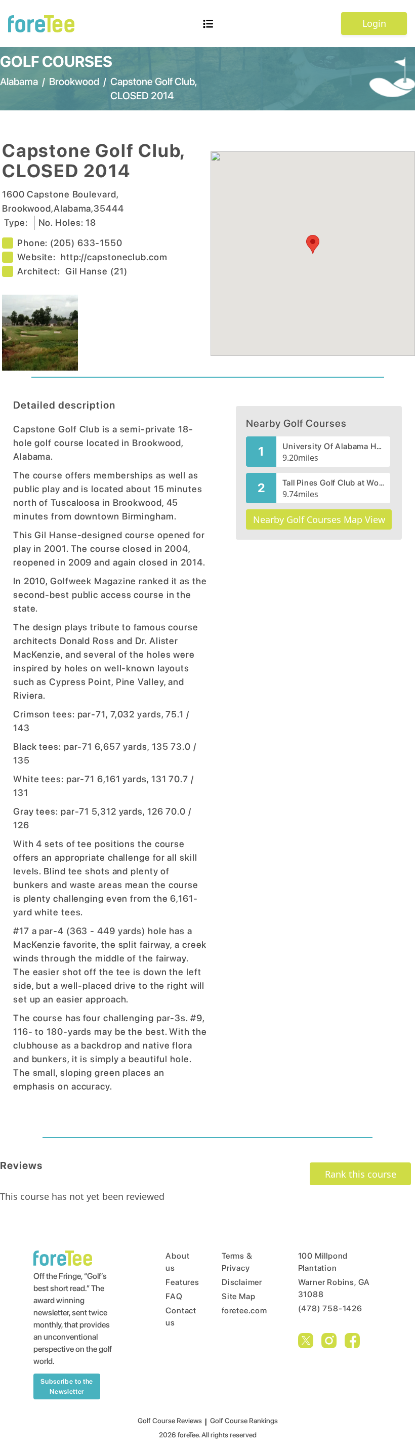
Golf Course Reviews (170, 1421)
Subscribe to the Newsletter (66, 1386)
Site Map (238, 1296)
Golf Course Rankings (244, 1421)
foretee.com (241, 1310)
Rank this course (360, 1174)
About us (174, 1262)
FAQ (173, 1296)
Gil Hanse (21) (96, 271)
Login (374, 23)
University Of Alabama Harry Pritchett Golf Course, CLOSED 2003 (333, 446)
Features (174, 1282)
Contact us (174, 1316)
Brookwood (74, 81)
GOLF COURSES (56, 61)
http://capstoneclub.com (114, 257)
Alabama (19, 81)
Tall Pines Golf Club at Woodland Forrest (333, 483)
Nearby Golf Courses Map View (319, 519)
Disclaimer (241, 1282)
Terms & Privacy (237, 1262)
